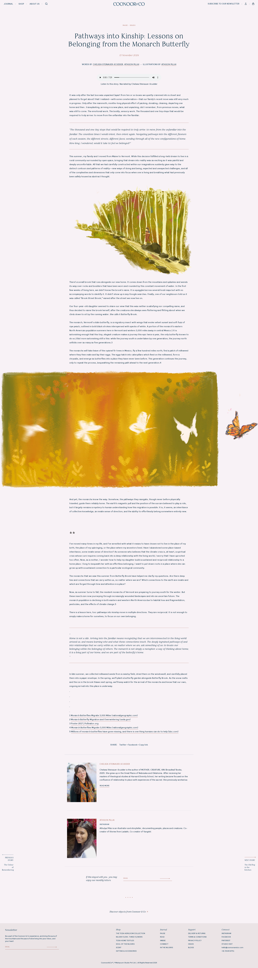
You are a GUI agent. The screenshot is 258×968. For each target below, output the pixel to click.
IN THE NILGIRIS (166, 947)
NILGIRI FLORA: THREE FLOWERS (129, 937)
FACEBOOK (226, 937)
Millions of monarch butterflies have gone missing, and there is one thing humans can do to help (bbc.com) (124, 732)
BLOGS (191, 947)
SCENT (118, 947)
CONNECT (164, 944)
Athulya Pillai (131, 64)
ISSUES (191, 944)
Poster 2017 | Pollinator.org (84, 724)
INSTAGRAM (104, 824)
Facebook (132, 745)
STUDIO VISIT (227, 944)
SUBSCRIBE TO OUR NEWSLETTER (223, 4)
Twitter (122, 745)
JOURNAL (8, 4)
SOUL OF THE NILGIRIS (125, 944)
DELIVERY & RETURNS (196, 933)
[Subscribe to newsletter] (166, 878)
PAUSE (162, 933)
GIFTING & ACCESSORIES (126, 951)
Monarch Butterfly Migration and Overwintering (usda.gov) (101, 720)
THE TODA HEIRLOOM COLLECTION (130, 933)
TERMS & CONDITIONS (197, 937)
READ (162, 937)
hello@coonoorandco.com (232, 947)
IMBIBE (163, 940)
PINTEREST (226, 940)
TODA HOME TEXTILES (125, 940)
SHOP (21, 4)
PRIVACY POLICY (194, 940)
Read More (104, 785)
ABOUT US (35, 4)
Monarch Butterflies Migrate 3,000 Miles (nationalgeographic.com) (104, 716)
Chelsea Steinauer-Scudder (108, 64)
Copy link (143, 745)
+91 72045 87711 (228, 951)
